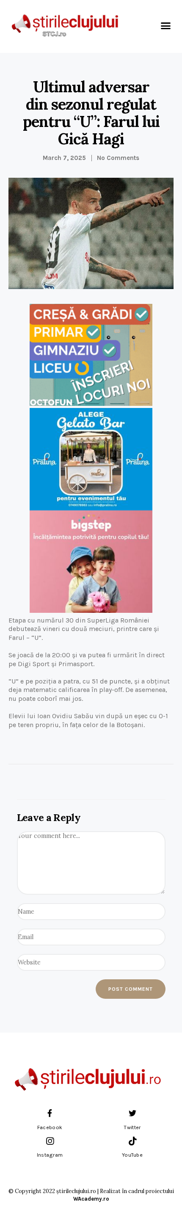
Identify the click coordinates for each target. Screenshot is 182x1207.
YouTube (132, 1155)
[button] (166, 25)
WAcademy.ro (91, 1199)
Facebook (49, 1127)
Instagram (50, 1155)
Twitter (132, 1127)
